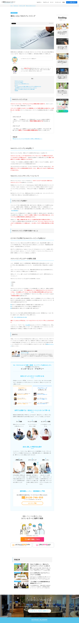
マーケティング (58, 2)
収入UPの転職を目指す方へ (72, 2)
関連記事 (16, 90)
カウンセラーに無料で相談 (25, 89)
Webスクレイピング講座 (24, 352)
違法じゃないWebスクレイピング (31, 5)
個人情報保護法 (15, 210)
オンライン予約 (32, 503)
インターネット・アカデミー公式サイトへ (39, 611)
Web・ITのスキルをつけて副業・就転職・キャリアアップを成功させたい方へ (28, 87)
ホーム (11, 5)
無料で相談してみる (33, 539)
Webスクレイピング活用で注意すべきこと (22, 83)
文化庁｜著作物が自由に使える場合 (20, 317)
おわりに (16, 85)
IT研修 (63, 2)
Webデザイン (39, 2)
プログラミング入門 (22, 5)
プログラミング (46, 2)
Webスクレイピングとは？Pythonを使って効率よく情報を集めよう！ (28, 138)
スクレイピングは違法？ (19, 82)
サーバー (51, 2)
